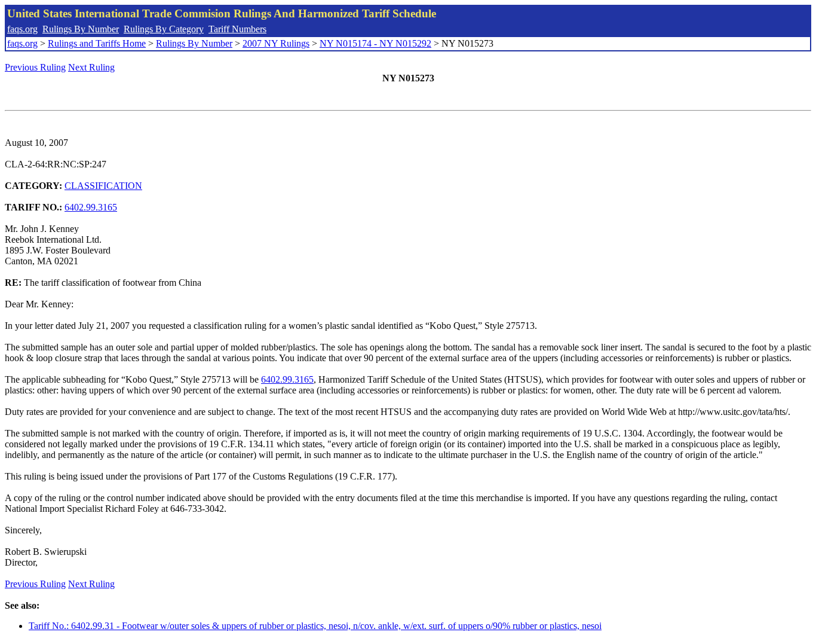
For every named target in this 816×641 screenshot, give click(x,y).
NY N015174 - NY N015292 (375, 43)
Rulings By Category (164, 29)
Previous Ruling (35, 67)
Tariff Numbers (237, 29)
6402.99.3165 (91, 207)
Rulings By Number (80, 29)
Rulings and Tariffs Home (97, 43)
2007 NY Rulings (276, 43)
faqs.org (22, 29)
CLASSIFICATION (103, 186)
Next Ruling (91, 67)
